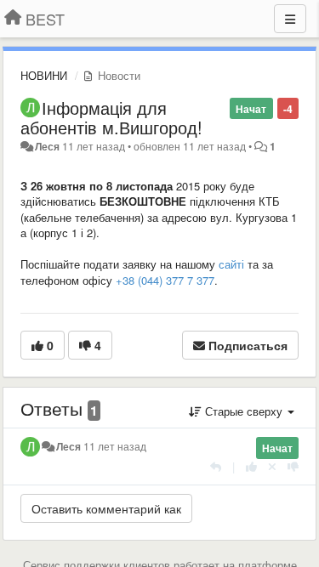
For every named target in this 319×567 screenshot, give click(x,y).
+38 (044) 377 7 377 (163, 280)
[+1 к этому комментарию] (251, 466)
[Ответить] (215, 466)
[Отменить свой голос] (272, 466)
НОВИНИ (43, 75)
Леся (48, 146)
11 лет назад (114, 446)
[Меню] (290, 18)
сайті (229, 264)
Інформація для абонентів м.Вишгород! (111, 117)
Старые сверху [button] (244, 411)
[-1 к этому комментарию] (293, 466)
